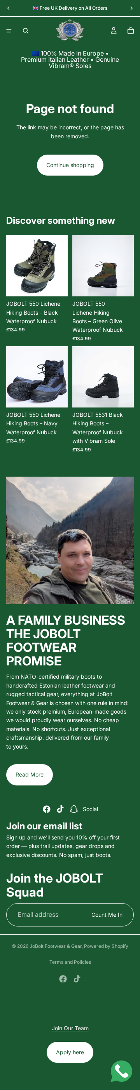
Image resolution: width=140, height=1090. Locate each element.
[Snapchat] (74, 809)
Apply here (70, 1052)
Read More (30, 774)
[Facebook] (46, 809)
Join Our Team (70, 1028)
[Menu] (9, 31)
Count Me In (106, 914)
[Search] (25, 30)
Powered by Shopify (106, 946)
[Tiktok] (60, 809)
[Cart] (130, 30)
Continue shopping (70, 165)
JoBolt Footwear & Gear (56, 946)
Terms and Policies (70, 962)
